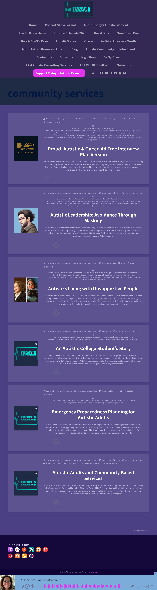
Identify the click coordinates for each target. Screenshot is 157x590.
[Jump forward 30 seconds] (32, 586)
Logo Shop (88, 57)
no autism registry (114, 206)
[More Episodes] (152, 586)
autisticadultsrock (99, 130)
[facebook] (101, 73)
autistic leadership (97, 135)
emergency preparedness (113, 403)
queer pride (90, 133)
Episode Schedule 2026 (70, 33)
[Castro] (31, 551)
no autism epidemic (100, 206)
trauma (90, 201)
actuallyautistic (82, 201)
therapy (92, 203)
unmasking (133, 201)
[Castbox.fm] (24, 551)
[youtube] (106, 73)
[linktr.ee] (120, 73)
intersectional (65, 135)
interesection (59, 133)
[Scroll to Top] (151, 564)
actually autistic (121, 137)
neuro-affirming (83, 203)
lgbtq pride (132, 130)
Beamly (94, 572)
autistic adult (88, 275)
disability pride (99, 137)
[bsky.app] (124, 73)
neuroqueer (81, 133)
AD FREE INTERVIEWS (94, 65)
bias (124, 135)
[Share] (147, 586)
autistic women (98, 201)
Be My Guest (111, 57)
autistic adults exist (102, 199)
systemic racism (71, 133)
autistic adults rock (116, 199)
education (135, 339)
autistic (74, 128)
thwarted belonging (117, 133)
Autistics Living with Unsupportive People (93, 288)
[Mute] (132, 586)
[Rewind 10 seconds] (22, 586)
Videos (88, 41)
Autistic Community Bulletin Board (110, 49)
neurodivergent (101, 203)
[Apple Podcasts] (10, 551)
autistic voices (110, 137)
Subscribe (124, 65)
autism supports (69, 275)
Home (33, 25)
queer (127, 133)
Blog (74, 49)
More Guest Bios (128, 33)
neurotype (55, 137)
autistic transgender (102, 133)
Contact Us (44, 57)
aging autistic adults (61, 273)
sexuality (107, 128)
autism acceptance (107, 273)
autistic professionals (115, 203)
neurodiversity (89, 199)
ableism (118, 130)
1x (137, 586)
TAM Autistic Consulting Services (49, 65)
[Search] (93, 73)
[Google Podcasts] (17, 551)
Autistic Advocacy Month (118, 41)
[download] (143, 586)
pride (52, 130)
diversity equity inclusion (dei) (82, 206)
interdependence (80, 130)
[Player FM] (10, 557)
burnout (130, 137)
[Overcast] (38, 551)
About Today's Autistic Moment (106, 25)
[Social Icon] (111, 73)
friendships (97, 140)
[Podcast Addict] (17, 557)
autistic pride (110, 130)
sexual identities (84, 135)
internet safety (83, 339)
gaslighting (59, 130)
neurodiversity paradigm (96, 279)
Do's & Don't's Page (34, 41)
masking (125, 130)
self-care (115, 201)
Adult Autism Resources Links (43, 49)
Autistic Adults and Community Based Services (93, 475)
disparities (74, 135)
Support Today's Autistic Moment (59, 73)
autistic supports (78, 199)
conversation (117, 135)
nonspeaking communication (68, 277)
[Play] (27, 586)
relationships (68, 130)
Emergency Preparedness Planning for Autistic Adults (93, 414)
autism (89, 130)
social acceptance (72, 137)
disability (100, 128)
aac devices (83, 277)
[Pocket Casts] (45, 551)
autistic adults (66, 199)
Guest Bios (101, 33)
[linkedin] (115, 73)
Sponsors (66, 57)
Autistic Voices (66, 41)
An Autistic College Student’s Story (93, 348)
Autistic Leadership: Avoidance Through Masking (93, 217)
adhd (79, 128)
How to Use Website (32, 33)
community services (89, 128)
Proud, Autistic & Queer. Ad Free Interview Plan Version (93, 151)
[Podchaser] (31, 557)
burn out (60, 203)
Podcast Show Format (60, 25)
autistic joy (108, 135)
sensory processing (87, 137)
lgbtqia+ (62, 137)
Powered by (141, 530)
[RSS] (24, 557)
